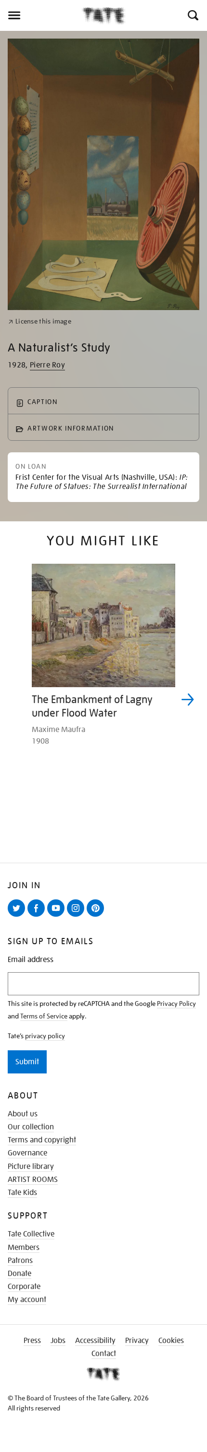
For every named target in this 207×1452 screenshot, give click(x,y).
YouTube (58, 916)
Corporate (24, 1286)
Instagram (77, 916)
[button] (192, 15)
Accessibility (95, 1340)
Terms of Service (43, 1016)
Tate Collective (31, 1234)
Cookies (171, 1340)
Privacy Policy (176, 1003)
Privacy (137, 1340)
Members (23, 1247)
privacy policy (45, 1035)
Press (32, 1340)
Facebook (38, 916)
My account (27, 1299)
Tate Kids (22, 1192)
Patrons (20, 1260)
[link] (40, 321)
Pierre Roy (47, 365)
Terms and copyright (42, 1140)
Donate (19, 1273)
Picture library (31, 1166)
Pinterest (97, 916)
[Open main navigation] (41, 15)
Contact (103, 1353)
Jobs (58, 1340)
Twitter (18, 916)
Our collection (31, 1127)
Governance (27, 1153)
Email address (30, 959)
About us (23, 1114)
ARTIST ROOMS (33, 1179)
